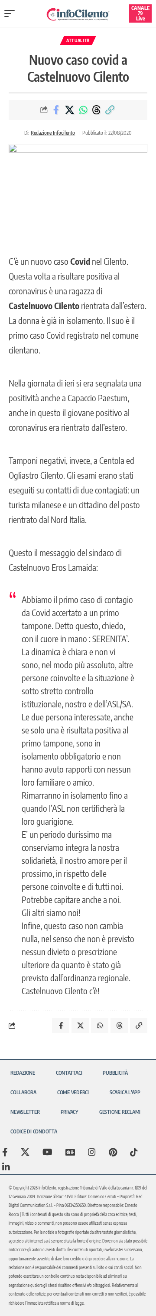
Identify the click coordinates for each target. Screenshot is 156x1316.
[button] (11, 13)
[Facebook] (5, 1152)
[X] (25, 1152)
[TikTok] (134, 1152)
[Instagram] (92, 1152)
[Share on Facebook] (56, 110)
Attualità (78, 40)
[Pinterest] (113, 1152)
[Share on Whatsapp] (83, 110)
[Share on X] (70, 110)
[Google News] (70, 1152)
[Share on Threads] (97, 110)
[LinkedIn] (6, 1166)
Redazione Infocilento (53, 133)
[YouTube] (47, 1152)
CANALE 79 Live (140, 13)
